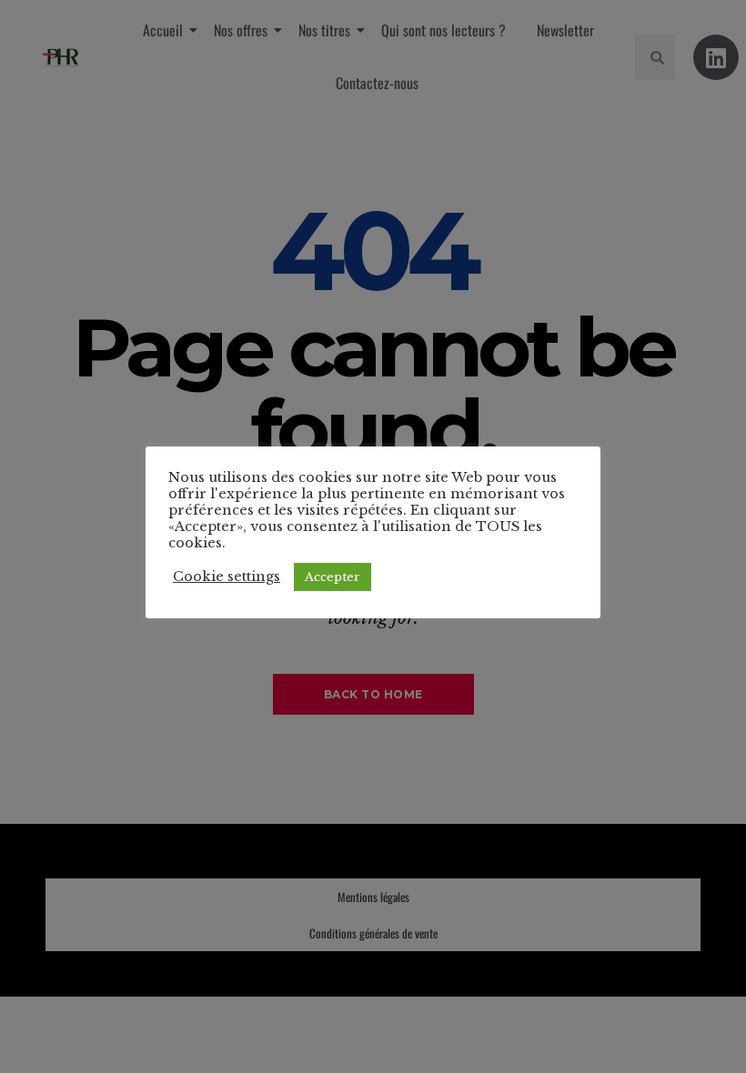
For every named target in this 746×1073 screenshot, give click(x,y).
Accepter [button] (332, 577)
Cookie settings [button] (226, 576)
